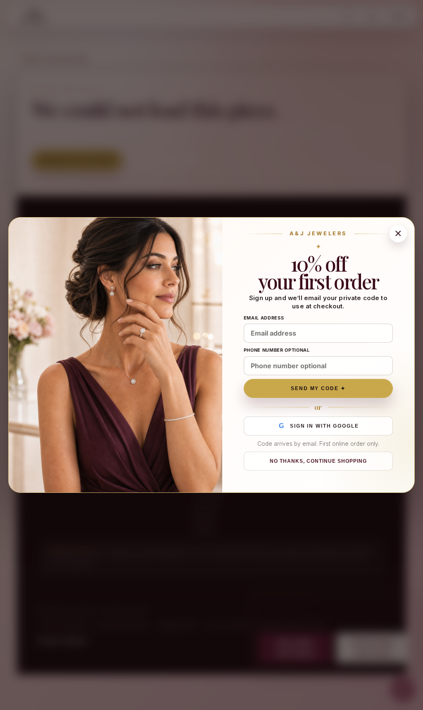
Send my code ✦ (318, 388)
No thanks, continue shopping (318, 461)
